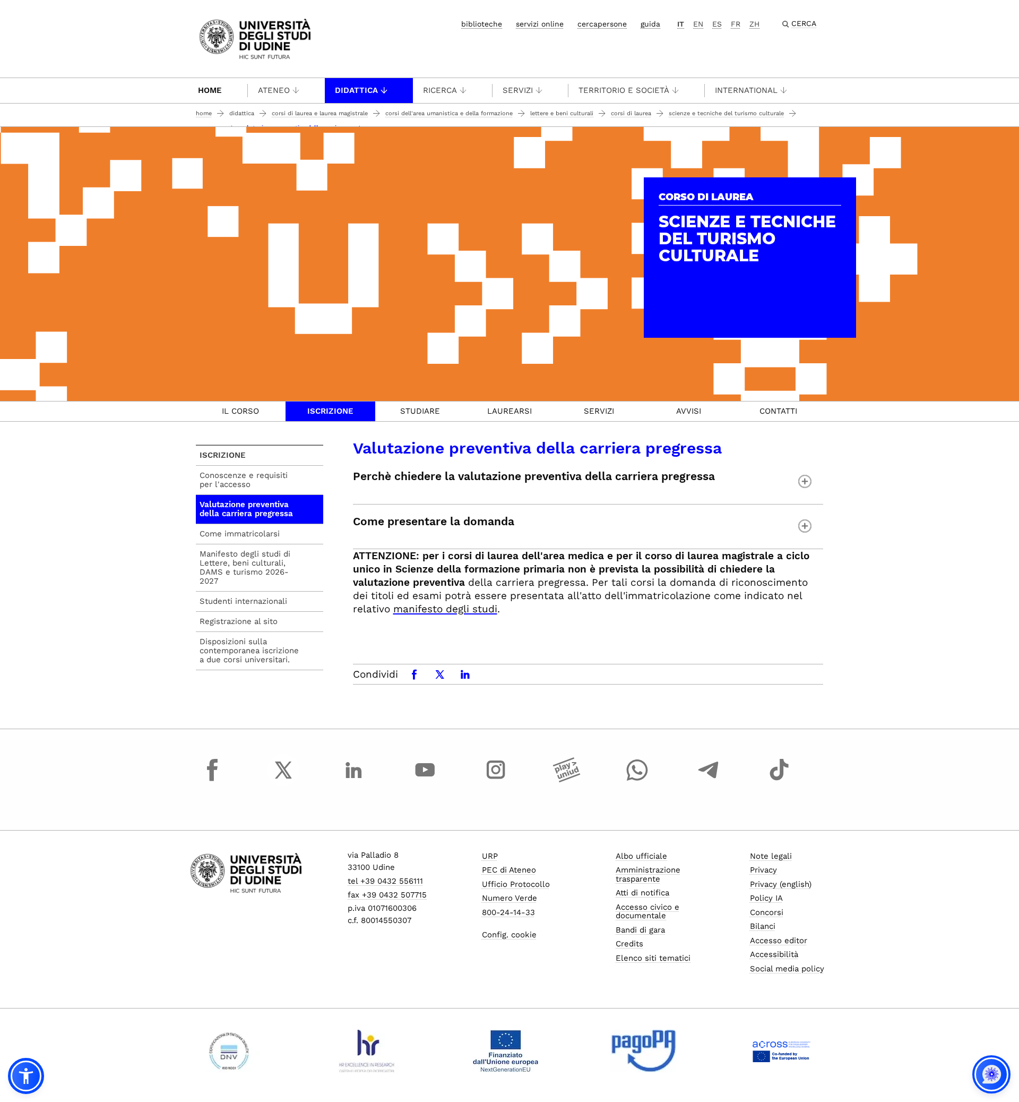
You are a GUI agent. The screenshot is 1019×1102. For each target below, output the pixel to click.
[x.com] (283, 780)
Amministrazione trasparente (648, 874)
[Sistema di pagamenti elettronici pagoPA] (643, 1051)
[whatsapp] (637, 780)
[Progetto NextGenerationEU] (505, 1051)
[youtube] (425, 780)
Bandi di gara (640, 930)
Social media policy (787, 968)
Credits (629, 944)
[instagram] (495, 780)
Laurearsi (509, 411)
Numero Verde (509, 898)
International (746, 90)
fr (735, 24)
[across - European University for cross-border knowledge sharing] (781, 1051)
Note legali (771, 856)
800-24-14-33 (508, 912)
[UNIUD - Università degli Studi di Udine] (255, 38)
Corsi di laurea (631, 113)
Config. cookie (509, 934)
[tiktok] (779, 780)
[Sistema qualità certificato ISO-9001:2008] (229, 1051)
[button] (26, 1076)
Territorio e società (623, 90)
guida (650, 24)
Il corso (240, 411)
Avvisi (688, 411)
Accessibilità (774, 954)
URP (490, 856)
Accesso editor (778, 940)
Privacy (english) (780, 884)
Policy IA (766, 898)
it (680, 24)
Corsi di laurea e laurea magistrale (320, 113)
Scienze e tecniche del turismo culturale (726, 113)
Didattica (356, 90)
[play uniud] (566, 780)
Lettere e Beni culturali (561, 113)
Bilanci (762, 926)
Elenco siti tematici (653, 958)
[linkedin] (354, 780)
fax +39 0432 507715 (387, 895)
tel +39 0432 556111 (385, 881)
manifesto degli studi (445, 609)
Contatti (778, 411)
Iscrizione (330, 411)
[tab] (241, 411)
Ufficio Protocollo (516, 884)
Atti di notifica (642, 893)
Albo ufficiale (641, 856)
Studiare (420, 411)
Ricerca (440, 90)
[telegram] (708, 780)
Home (210, 90)
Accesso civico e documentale (647, 911)
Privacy (763, 870)
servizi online (540, 24)
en (698, 24)
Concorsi (766, 912)
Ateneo (274, 90)
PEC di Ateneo (509, 870)
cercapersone (602, 24)
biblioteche (481, 24)
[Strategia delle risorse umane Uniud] (367, 1051)
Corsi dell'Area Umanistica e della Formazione (449, 113)
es (717, 24)
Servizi (518, 90)
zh (754, 24)
